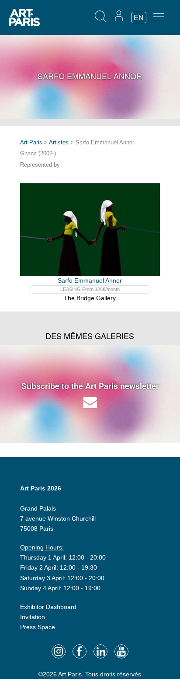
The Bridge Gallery (90, 297)
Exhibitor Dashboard (48, 606)
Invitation (32, 616)
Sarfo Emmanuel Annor (90, 280)
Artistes (59, 142)
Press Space (37, 626)
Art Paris (31, 142)
